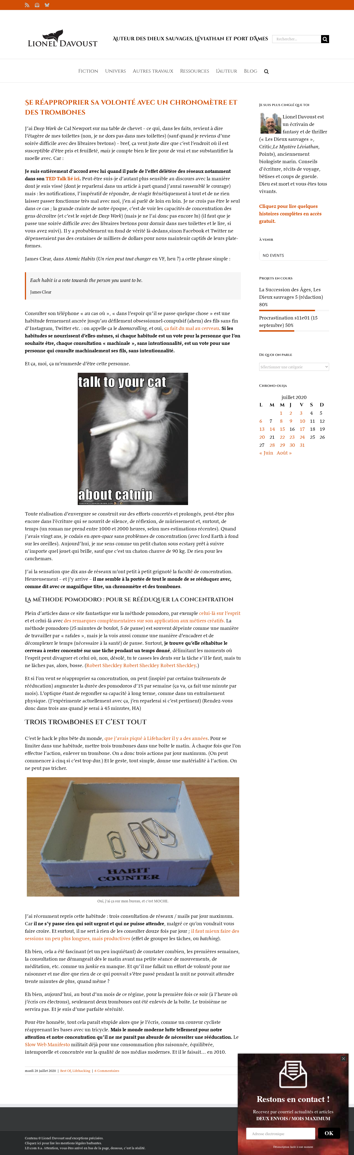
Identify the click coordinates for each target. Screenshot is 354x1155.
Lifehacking (81, 1071)
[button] (266, 70)
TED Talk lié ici (63, 178)
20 (262, 437)
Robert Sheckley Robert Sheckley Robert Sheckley (141, 665)
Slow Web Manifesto (47, 1044)
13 (261, 429)
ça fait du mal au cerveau (191, 328)
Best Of (65, 1071)
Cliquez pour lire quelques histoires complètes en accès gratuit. (290, 213)
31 (302, 445)
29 (282, 445)
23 (292, 437)
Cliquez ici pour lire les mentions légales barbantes (63, 1143)
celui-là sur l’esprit (219, 613)
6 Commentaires (107, 1071)
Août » (284, 453)
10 (302, 421)
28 (272, 445)
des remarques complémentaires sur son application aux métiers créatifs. (144, 620)
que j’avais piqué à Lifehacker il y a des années (156, 738)
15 (282, 429)
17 (302, 429)
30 (292, 445)
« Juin (266, 453)
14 (272, 429)
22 (282, 437)
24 (302, 437)
